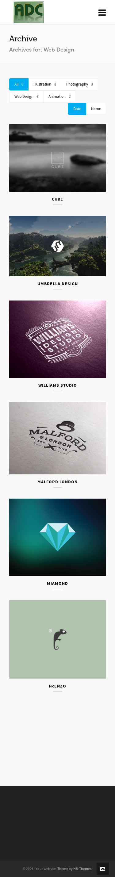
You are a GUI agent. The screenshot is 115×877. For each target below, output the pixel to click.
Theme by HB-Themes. (74, 869)
